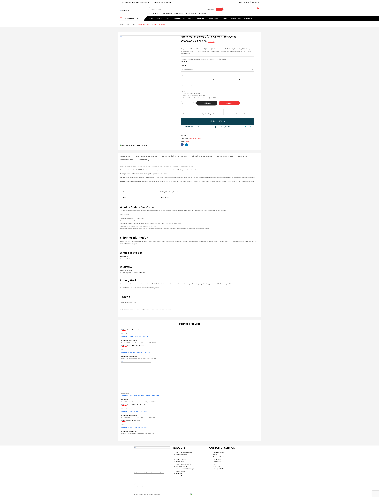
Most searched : (154, 13)
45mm (167, 198)
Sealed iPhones (178, 13)
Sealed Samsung (191, 13)
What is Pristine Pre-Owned (174, 156)
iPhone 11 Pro (125, 350)
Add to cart (208, 103)
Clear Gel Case (191, 94)
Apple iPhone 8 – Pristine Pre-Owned (134, 427)
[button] (257, 9)
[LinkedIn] (186, 144)
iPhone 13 (124, 409)
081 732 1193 (137, 464)
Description (125, 156)
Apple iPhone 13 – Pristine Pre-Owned (134, 411)
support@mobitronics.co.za (162, 2)
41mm (162, 198)
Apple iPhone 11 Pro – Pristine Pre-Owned (135, 352)
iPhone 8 (123, 425)
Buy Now (229, 103)
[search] (219, 9)
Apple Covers (202, 13)
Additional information (146, 156)
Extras (183, 91)
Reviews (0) (143, 159)
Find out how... (185, 61)
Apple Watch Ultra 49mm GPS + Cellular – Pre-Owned (140, 395)
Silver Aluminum (178, 192)
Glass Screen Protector (194, 96)
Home (121, 25)
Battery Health (126, 159)
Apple (133, 25)
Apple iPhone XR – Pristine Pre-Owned (134, 336)
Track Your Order (244, 2)
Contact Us (255, 2)
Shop (127, 25)
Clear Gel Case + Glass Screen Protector (199, 98)
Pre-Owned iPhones (166, 13)
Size (182, 76)
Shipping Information (202, 156)
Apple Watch (193, 138)
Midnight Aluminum (166, 192)
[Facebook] (182, 144)
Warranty (242, 156)
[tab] (125, 156)
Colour (183, 66)
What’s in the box (225, 156)
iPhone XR (124, 334)
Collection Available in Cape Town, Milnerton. (135, 2)
